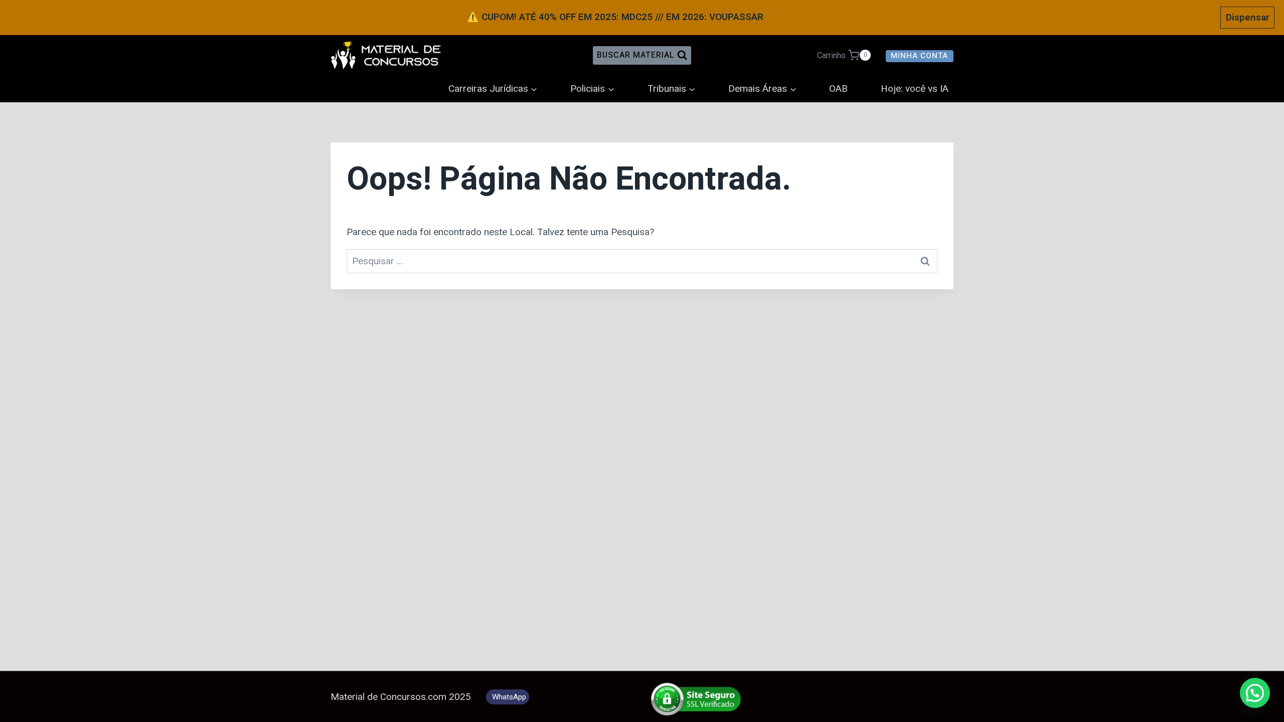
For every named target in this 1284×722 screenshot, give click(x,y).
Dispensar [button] (1247, 17)
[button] (1255, 693)
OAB (838, 89)
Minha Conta (919, 55)
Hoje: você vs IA (914, 89)
